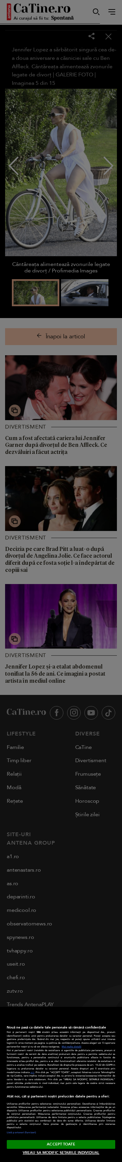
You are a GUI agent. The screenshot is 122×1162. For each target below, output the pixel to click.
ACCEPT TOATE (61, 1144)
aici (32, 1072)
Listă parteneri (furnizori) (21, 1132)
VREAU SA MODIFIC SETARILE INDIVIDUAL (61, 1152)
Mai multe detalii (71, 1046)
